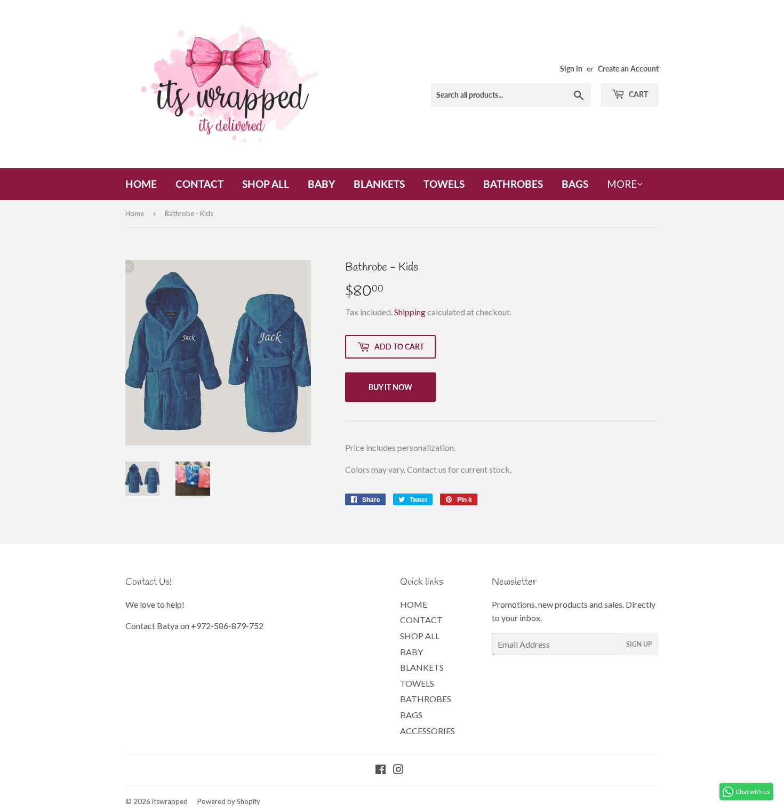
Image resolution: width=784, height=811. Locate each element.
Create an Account (628, 69)
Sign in (571, 69)
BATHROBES (513, 184)
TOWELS (444, 184)
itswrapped (170, 801)
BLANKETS (379, 184)
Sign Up (639, 644)
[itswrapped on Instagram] (398, 770)
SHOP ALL (265, 184)
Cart (637, 94)
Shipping (410, 312)
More (622, 184)
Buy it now (390, 387)
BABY (321, 184)
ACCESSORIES (427, 731)
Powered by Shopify (228, 801)
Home (134, 213)
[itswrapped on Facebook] (380, 770)
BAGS (575, 184)
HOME (141, 184)
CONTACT (199, 184)
